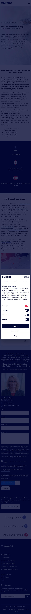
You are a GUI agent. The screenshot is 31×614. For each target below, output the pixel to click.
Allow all (15, 326)
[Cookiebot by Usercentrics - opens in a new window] (22, 277)
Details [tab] (15, 281)
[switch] (27, 310)
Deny (15, 335)
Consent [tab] (5, 281)
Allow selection (16, 331)
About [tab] (25, 281)
